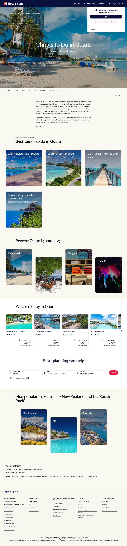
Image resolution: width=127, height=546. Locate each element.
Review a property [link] (34, 511)
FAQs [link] (30, 504)
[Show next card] (121, 330)
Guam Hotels (62, 90)
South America (91, 476)
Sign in (120, 3)
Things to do (26, 90)
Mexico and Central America (46, 476)
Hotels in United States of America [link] (14, 504)
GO (6, 13)
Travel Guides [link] (106, 507)
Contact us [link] (32, 507)
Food (35, 90)
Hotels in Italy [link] (8, 514)
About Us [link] (105, 501)
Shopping (43, 90)
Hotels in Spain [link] (8, 517)
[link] (106, 29)
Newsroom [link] (56, 506)
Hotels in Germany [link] (9, 530)
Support (101, 3)
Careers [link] (104, 504)
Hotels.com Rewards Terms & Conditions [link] (86, 516)
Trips (109, 3)
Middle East (64, 476)
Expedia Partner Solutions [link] (60, 509)
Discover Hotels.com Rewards (106, 22)
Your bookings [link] (33, 501)
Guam (38, 13)
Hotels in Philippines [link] (10, 501)
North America (77, 476)
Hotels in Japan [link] (8, 507)
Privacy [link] (80, 504)
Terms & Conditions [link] (83, 501)
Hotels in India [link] (8, 520)
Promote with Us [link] (58, 512)
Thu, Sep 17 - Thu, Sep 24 (56, 373)
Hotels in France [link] (8, 511)
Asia (13, 476)
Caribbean (21, 476)
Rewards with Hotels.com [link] (109, 511)
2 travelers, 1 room (86, 373)
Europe (30, 476)
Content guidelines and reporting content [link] (87, 511)
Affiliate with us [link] (58, 503)
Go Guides (8, 90)
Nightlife (52, 90)
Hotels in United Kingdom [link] (11, 527)
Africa (8, 476)
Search (113, 373)
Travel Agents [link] (57, 516)
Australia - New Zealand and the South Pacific (22, 13)
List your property (89, 3)
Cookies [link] (80, 507)
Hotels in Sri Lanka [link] (9, 523)
